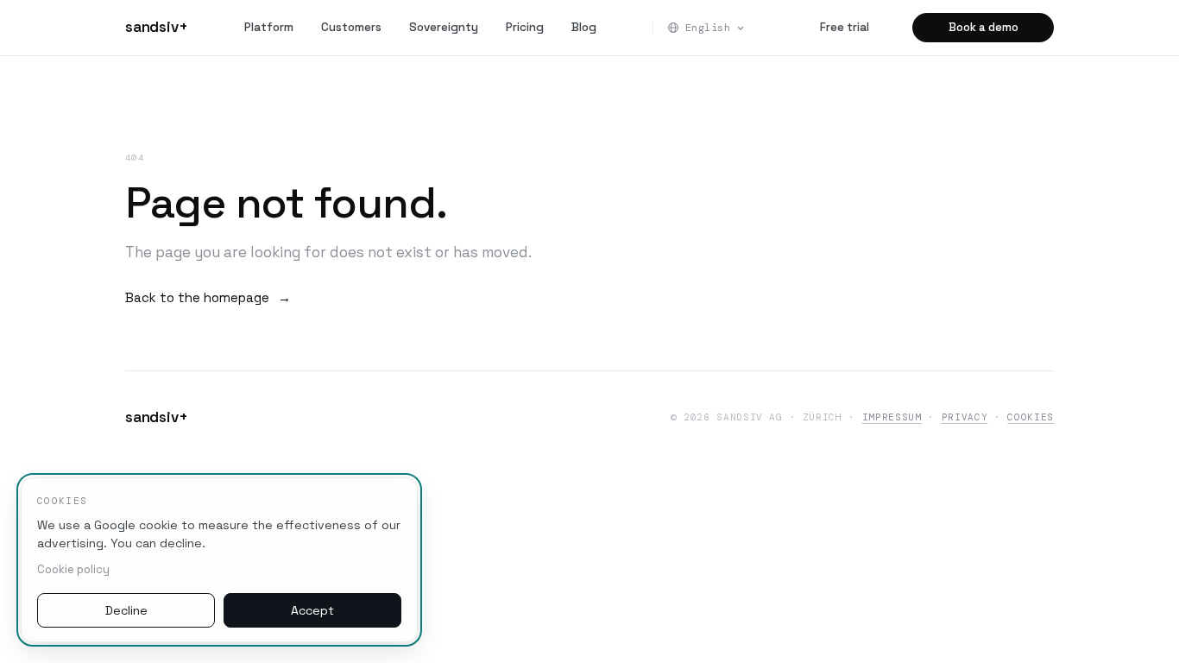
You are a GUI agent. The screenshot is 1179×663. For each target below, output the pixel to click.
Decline (126, 610)
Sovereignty (443, 27)
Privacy (965, 417)
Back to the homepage (208, 297)
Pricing (525, 27)
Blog (583, 27)
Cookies (1030, 417)
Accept (312, 610)
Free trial (844, 27)
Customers (351, 27)
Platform (268, 27)
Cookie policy (73, 569)
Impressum (892, 417)
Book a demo (983, 27)
